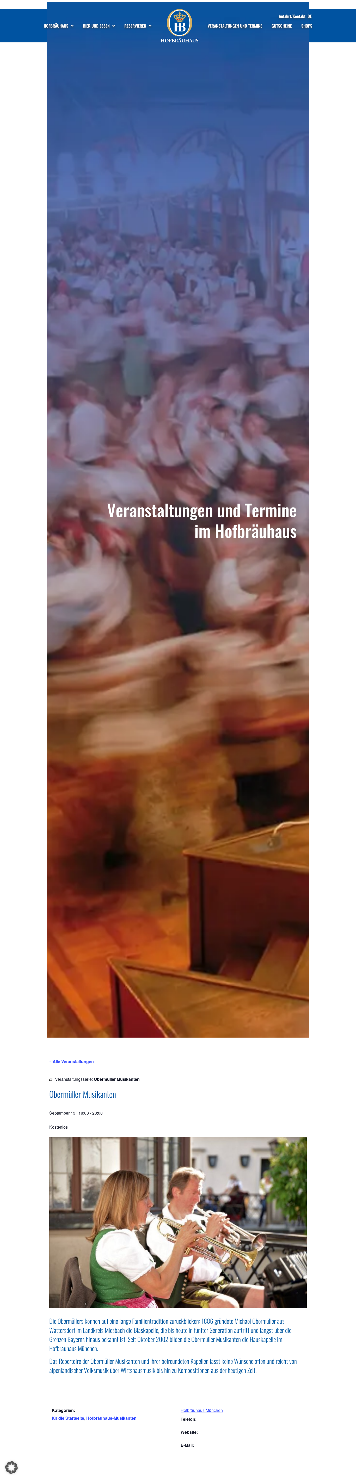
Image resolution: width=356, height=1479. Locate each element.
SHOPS (306, 26)
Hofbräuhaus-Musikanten (111, 1418)
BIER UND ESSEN (96, 26)
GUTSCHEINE (282, 26)
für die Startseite (68, 1418)
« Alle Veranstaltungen (71, 1061)
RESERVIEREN (135, 26)
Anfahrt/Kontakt (292, 16)
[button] (11, 1467)
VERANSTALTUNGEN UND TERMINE (235, 26)
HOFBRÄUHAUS (56, 26)
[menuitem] (309, 16)
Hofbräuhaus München (202, 1410)
